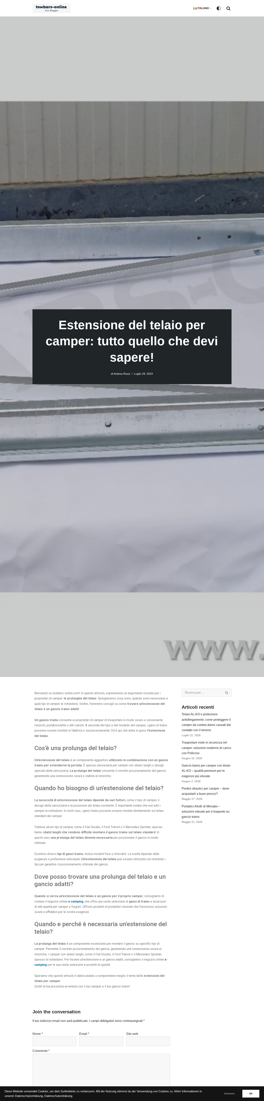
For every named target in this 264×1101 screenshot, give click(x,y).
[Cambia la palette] (219, 8)
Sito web (132, 1033)
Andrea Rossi (122, 373)
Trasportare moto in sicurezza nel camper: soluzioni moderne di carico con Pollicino (206, 748)
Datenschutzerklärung (58, 1096)
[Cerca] (228, 8)
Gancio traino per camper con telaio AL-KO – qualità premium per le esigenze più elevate (206, 771)
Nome (37, 1033)
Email (84, 1033)
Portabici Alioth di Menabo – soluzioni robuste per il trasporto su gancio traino (205, 811)
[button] (210, 8)
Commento (40, 1050)
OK (251, 1093)
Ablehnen (229, 1093)
